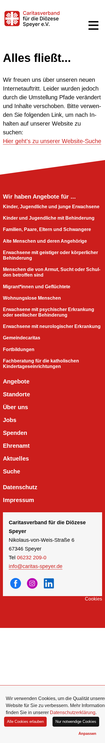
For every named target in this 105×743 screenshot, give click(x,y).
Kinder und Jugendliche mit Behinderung (48, 218)
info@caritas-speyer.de (35, 566)
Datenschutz (20, 487)
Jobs (9, 420)
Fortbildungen (18, 349)
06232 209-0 (31, 557)
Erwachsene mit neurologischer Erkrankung (52, 326)
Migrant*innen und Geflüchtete (36, 286)
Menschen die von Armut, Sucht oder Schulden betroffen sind (51, 272)
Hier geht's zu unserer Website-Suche (52, 141)
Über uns (15, 407)
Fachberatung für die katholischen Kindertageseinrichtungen (41, 363)
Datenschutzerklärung (72, 712)
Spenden (15, 433)
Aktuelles (16, 458)
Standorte (16, 394)
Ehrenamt (16, 445)
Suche (11, 471)
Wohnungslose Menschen (32, 298)
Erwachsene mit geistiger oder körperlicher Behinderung (50, 255)
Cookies (93, 598)
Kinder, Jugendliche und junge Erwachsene (51, 206)
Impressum (18, 500)
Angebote (16, 381)
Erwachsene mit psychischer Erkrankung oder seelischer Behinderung (48, 312)
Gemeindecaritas (21, 337)
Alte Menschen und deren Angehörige (45, 241)
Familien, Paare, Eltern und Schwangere (47, 229)
